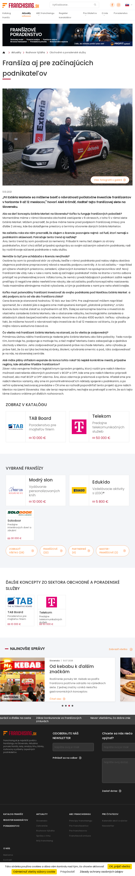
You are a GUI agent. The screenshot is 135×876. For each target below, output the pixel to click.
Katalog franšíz (6, 15)
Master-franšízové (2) (108, 550)
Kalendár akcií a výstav (114, 820)
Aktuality (26, 13)
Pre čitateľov (90, 13)
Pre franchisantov (78, 825)
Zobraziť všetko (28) (16, 550)
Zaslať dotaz (109, 791)
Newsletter (108, 825)
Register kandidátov (65, 15)
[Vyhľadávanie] (95, 5)
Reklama (8, 855)
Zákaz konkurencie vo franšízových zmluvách (42, 719)
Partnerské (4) (79, 550)
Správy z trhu (43, 835)
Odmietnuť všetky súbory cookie (34, 872)
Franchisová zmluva (80, 835)
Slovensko (41, 820)
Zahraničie (42, 825)
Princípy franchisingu (80, 820)
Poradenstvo (121, 13)
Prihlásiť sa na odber (65, 757)
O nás (105, 13)
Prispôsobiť (67, 872)
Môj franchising (44, 840)
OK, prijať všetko (119, 866)
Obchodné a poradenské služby (68, 52)
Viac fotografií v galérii (108, 180)
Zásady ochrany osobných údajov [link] (101, 872)
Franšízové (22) (50, 550)
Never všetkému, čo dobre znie (94, 718)
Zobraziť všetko (118, 649)
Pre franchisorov (78, 830)
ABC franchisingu (45, 13)
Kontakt (7, 859)
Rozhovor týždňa (35, 52)
